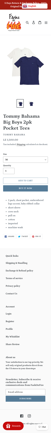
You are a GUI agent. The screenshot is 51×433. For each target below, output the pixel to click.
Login (8, 313)
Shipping (21, 144)
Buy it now (25, 188)
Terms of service (14, 278)
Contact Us (11, 293)
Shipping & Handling (16, 263)
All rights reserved (34, 424)
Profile (9, 329)
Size (5, 154)
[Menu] (46, 22)
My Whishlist (13, 336)
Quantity (7, 165)
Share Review (13, 344)
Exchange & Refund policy (19, 270)
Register (10, 321)
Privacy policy (13, 286)
